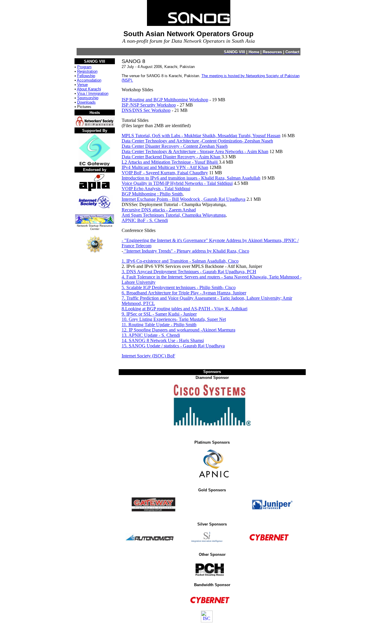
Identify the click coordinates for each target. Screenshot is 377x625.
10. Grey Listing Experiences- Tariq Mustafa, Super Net (174, 319)
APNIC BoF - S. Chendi (145, 220)
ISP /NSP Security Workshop (149, 104)
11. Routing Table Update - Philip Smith (159, 324)
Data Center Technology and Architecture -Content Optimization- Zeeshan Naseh (197, 140)
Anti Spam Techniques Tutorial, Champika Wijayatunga (174, 215)
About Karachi (89, 89)
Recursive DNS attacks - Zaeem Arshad (159, 209)
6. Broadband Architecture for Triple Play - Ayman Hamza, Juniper (184, 292)
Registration (87, 71)
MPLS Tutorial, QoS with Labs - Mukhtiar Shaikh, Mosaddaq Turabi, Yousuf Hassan (201, 135)
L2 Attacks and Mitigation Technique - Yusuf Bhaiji (170, 162)
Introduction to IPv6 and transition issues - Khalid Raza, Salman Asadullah (191, 177)
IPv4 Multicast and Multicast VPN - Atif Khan (165, 167)
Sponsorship (87, 98)
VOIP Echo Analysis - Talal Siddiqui (156, 188)
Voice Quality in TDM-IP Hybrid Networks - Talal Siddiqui (177, 183)
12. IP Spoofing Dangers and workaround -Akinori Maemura (178, 329)
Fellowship (86, 76)
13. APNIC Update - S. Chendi (151, 335)
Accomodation (89, 80)
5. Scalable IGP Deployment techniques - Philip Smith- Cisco (179, 287)
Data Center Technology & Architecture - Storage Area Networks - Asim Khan (195, 151)
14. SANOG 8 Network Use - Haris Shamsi (163, 340)
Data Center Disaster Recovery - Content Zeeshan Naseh (175, 146)
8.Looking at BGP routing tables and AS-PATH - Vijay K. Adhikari (184, 308)
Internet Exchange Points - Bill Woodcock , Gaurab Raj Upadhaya (183, 199)
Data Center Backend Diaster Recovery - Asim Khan (171, 156)
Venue (82, 84)
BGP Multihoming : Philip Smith (152, 193)
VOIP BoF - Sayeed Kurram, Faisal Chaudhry (165, 172)
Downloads (86, 102)
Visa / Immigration (92, 93)
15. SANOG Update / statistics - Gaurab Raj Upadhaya (173, 345)
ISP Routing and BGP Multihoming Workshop (165, 99)
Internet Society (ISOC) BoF (148, 355)
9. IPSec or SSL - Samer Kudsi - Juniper (159, 313)
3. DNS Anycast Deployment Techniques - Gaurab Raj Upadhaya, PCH (189, 271)
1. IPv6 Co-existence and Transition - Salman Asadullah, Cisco (180, 260)
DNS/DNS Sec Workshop (146, 110)
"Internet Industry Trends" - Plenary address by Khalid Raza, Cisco (186, 250)
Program (84, 67)
